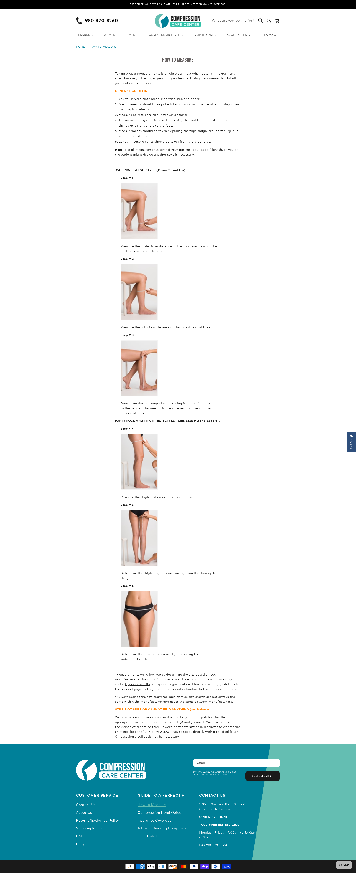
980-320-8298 (217, 845)
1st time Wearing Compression (164, 828)
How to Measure (152, 805)
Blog (80, 844)
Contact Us (86, 805)
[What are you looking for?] (260, 20)
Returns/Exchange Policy (97, 820)
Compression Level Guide (159, 812)
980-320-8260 (101, 21)
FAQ (80, 836)
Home (80, 47)
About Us (84, 812)
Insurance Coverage (155, 820)
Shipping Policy (89, 828)
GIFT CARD (147, 836)
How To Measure (103, 47)
